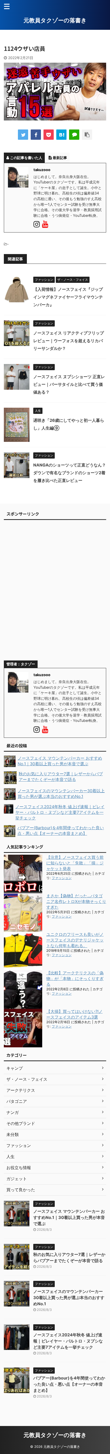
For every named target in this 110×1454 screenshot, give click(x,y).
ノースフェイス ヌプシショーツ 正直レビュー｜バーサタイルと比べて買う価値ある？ (69, 384)
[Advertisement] (55, 592)
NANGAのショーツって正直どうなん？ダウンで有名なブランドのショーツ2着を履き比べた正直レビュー (69, 472)
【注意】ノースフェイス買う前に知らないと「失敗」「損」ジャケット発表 (75, 863)
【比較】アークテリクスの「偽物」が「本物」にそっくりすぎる (75, 978)
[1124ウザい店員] (61, 134)
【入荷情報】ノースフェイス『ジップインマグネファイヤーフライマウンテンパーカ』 (68, 297)
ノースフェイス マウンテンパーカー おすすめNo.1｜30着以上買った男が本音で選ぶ (69, 1217)
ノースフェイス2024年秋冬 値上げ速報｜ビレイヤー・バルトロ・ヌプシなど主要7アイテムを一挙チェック (68, 1341)
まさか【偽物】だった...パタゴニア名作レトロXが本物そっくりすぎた (76, 901)
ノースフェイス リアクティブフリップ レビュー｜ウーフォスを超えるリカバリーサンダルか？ (68, 340)
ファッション (62, 878)
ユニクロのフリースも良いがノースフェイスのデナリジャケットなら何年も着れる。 (75, 940)
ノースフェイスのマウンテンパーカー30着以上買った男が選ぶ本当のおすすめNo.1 (68, 1297)
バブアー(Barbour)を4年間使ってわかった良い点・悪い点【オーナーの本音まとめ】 (69, 1384)
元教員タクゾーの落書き (55, 20)
